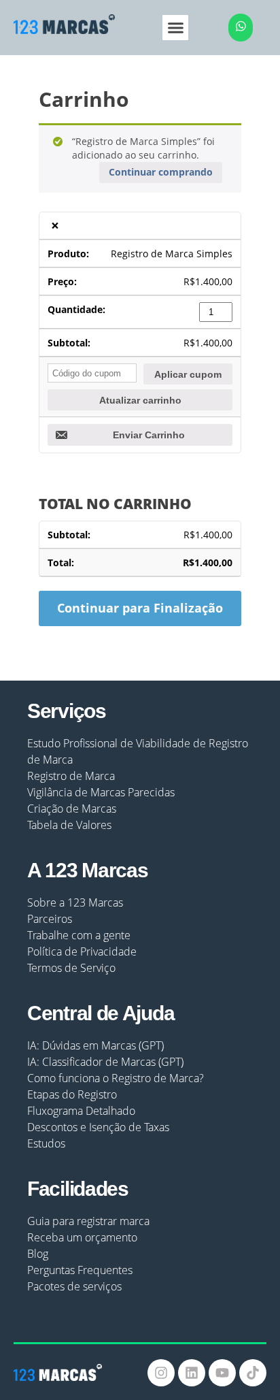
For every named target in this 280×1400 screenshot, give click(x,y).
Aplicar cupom (188, 374)
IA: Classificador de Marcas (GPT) (105, 1061)
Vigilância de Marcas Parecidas (101, 792)
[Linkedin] (191, 1372)
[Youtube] (222, 1372)
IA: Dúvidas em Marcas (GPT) (95, 1045)
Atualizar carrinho (140, 400)
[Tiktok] (252, 1372)
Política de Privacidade (82, 951)
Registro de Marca (71, 775)
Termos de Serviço (71, 967)
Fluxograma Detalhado (81, 1110)
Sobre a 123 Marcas (75, 902)
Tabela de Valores (69, 824)
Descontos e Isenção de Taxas (98, 1127)
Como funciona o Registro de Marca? (115, 1078)
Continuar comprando (161, 171)
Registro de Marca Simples (171, 253)
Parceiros (49, 918)
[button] (175, 28)
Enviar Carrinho (149, 434)
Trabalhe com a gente (78, 935)
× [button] (55, 225)
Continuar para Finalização (140, 608)
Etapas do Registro (72, 1094)
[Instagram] (161, 1372)
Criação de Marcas (71, 808)
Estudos (46, 1143)
